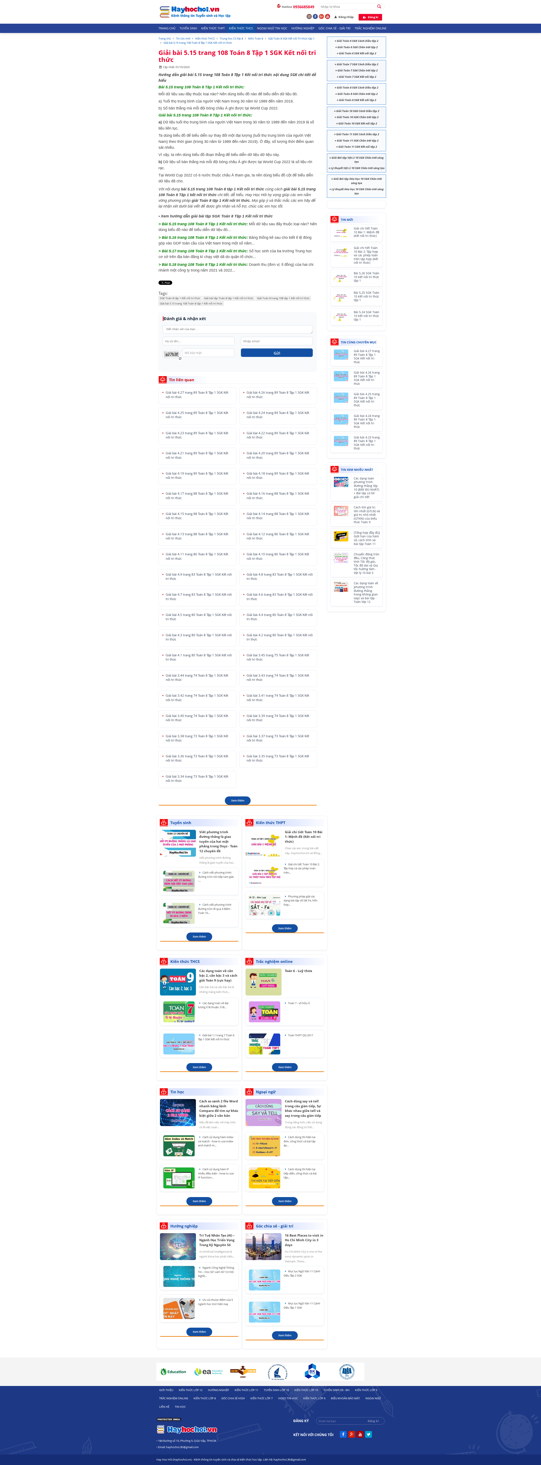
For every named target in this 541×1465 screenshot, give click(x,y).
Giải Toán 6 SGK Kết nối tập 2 (357, 53)
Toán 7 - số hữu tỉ (298, 1003)
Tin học (180, 1407)
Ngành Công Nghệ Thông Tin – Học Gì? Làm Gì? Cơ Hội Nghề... (216, 1272)
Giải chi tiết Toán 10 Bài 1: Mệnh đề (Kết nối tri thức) (366, 232)
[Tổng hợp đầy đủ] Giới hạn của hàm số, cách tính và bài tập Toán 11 (367, 538)
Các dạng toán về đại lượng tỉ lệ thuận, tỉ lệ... (213, 1005)
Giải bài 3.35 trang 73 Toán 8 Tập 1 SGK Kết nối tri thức (278, 758)
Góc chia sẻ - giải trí (334, 28)
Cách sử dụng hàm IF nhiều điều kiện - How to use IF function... (216, 1173)
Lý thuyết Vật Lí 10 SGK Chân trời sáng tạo (358, 168)
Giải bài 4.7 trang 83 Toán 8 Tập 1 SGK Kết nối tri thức (199, 597)
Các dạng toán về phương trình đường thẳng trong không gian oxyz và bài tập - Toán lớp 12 (366, 593)
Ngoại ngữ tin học (272, 28)
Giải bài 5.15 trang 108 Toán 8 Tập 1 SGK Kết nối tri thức (198, 43)
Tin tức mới (183, 38)
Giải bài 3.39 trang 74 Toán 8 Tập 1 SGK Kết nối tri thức (278, 718)
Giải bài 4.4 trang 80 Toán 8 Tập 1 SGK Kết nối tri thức (280, 617)
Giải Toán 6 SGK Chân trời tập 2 (357, 47)
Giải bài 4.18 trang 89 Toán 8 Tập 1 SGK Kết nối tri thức (278, 475)
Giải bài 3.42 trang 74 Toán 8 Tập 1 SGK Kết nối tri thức (197, 698)
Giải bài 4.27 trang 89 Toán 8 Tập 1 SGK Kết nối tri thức (197, 394)
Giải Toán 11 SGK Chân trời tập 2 (357, 140)
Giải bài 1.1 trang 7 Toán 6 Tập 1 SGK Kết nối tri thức (216, 1037)
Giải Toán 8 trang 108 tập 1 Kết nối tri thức (283, 298)
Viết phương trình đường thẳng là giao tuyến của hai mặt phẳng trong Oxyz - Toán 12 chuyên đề (218, 841)
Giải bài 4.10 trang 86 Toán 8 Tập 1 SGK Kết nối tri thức (278, 556)
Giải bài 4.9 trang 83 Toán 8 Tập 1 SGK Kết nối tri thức (199, 576)
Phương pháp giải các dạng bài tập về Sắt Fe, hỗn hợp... (300, 900)
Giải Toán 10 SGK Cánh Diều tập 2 (357, 111)
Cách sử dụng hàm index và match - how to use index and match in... (216, 1141)
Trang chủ (166, 28)
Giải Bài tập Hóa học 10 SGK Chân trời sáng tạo (357, 181)
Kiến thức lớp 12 (190, 1390)
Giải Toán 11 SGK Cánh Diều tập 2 (357, 134)
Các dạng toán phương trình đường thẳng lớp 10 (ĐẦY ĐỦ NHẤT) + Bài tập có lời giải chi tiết (366, 488)
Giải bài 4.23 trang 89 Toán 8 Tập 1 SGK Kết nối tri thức (197, 435)
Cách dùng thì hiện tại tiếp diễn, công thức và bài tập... (300, 1173)
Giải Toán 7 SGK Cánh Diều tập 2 (357, 64)
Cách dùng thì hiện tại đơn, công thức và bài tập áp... (300, 1141)
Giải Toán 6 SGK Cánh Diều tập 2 (357, 41)
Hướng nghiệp (302, 28)
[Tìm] (381, 6)
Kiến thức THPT (213, 28)
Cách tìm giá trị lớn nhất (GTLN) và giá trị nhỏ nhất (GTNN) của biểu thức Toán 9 (367, 515)
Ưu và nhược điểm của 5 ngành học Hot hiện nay (215, 1302)
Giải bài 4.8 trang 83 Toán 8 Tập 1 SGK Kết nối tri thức (280, 576)
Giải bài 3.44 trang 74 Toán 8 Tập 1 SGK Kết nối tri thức (197, 677)
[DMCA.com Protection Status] (169, 1421)
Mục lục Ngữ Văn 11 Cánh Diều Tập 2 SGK (302, 1273)
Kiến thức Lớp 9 (366, 1390)
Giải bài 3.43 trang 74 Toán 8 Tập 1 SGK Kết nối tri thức (278, 677)
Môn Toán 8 (255, 38)
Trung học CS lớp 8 (231, 38)
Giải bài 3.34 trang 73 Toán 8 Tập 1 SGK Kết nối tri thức (197, 778)
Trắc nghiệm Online (371, 28)
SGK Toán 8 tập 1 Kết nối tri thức (180, 298)
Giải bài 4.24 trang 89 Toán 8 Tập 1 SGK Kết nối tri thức (278, 415)
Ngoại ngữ (373, 1398)
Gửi (277, 353)
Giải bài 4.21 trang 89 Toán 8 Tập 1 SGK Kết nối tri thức (197, 455)
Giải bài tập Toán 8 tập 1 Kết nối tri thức (228, 298)
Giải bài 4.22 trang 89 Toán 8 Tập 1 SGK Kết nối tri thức (278, 435)
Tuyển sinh (188, 28)
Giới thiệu (166, 1390)
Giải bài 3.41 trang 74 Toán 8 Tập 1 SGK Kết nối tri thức (278, 698)
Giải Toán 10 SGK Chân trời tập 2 (357, 117)
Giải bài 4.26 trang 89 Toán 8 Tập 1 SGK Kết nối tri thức (278, 394)
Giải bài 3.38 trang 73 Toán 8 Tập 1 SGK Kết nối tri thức (197, 738)
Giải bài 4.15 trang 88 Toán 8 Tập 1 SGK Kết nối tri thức (197, 516)
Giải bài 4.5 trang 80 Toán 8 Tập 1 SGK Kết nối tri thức (199, 617)
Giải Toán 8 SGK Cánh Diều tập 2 (357, 87)
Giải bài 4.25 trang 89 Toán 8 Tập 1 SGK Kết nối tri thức (197, 415)
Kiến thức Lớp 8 (205, 1398)
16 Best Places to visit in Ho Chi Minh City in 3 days (304, 1240)
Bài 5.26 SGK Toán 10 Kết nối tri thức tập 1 (366, 277)
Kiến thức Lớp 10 (306, 1390)
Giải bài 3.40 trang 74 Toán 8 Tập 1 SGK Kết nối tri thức (197, 718)
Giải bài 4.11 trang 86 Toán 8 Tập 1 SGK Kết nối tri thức (197, 556)
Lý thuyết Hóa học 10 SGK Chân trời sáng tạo (358, 191)
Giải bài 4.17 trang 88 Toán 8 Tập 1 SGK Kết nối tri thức (197, 496)
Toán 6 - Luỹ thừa (298, 971)
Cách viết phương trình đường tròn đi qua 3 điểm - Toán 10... (215, 909)
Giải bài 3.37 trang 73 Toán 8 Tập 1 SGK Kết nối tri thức (278, 738)
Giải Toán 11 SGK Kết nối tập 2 (357, 147)
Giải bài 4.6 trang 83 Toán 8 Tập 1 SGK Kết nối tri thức (280, 597)
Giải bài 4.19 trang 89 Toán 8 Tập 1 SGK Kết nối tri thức (197, 475)
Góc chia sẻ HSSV (233, 1398)
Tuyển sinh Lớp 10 (276, 1390)
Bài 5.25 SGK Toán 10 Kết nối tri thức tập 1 (366, 296)
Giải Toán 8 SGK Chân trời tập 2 (357, 94)
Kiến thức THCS (241, 28)
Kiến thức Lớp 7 (261, 1398)
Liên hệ (164, 1407)
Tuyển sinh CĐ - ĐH (337, 1390)
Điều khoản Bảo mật (345, 1398)
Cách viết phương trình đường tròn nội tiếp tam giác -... (216, 877)
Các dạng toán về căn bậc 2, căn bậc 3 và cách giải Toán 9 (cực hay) (218, 975)
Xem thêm (237, 800)
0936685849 (303, 6)
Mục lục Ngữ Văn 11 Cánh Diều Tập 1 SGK (302, 1305)
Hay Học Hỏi (256, 195)
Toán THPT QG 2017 (300, 1035)
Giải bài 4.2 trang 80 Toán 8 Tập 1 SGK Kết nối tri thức (280, 637)
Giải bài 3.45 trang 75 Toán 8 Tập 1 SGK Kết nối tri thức (278, 657)
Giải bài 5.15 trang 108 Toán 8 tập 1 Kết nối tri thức (191, 303)
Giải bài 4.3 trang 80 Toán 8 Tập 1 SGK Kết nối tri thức (199, 637)
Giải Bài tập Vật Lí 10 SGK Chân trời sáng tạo (358, 160)
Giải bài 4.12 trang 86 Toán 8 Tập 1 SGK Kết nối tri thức (278, 536)
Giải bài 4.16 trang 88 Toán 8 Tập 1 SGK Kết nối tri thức (278, 496)
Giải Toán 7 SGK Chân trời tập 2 (357, 70)
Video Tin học (288, 1398)
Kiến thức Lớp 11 (246, 1390)
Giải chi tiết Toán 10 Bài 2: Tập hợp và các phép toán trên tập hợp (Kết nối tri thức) (366, 255)
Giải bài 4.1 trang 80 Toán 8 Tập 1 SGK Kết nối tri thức (199, 657)
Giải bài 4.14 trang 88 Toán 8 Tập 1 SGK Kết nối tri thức (278, 516)
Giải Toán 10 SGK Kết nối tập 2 (357, 123)
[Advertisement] (358, 642)
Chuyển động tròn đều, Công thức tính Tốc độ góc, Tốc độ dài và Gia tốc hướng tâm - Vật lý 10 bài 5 (366, 564)
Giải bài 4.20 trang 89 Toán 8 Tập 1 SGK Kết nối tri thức (278, 455)
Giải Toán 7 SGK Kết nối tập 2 (357, 77)
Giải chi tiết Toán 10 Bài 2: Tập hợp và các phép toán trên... (302, 868)
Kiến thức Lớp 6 (314, 1398)
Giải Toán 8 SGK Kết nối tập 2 (357, 100)
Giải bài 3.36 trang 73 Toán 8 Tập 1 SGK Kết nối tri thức (197, 758)
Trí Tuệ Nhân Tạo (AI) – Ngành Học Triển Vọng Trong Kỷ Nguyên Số (217, 1240)
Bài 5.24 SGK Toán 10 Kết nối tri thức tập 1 (366, 315)
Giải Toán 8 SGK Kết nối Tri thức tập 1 (291, 38)
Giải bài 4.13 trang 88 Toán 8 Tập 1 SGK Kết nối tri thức (197, 536)
